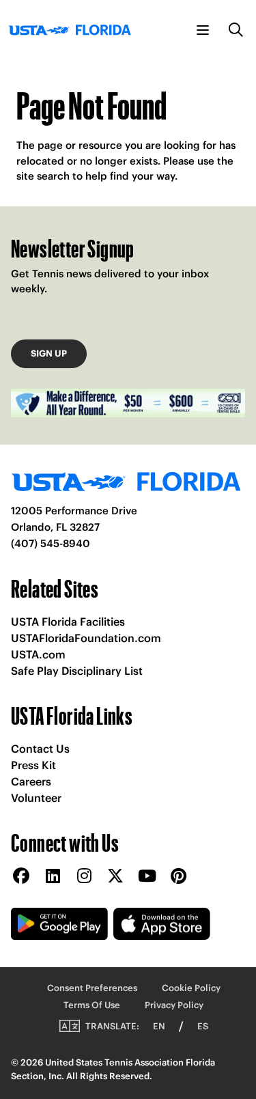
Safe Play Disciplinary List (77, 671)
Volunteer (36, 798)
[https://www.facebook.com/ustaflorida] (21, 876)
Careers (31, 781)
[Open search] (236, 30)
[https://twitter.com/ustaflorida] (115, 876)
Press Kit (33, 765)
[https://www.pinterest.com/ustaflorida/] (178, 876)
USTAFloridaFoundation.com (86, 638)
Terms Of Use (91, 1005)
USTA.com (38, 654)
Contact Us (40, 748)
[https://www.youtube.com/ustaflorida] (147, 876)
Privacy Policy (174, 1005)
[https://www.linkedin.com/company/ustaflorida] (52, 876)
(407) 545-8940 (50, 543)
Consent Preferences (92, 988)
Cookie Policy (191, 988)
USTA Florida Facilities (68, 621)
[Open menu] (202, 30)
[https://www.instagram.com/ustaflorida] (84, 876)
